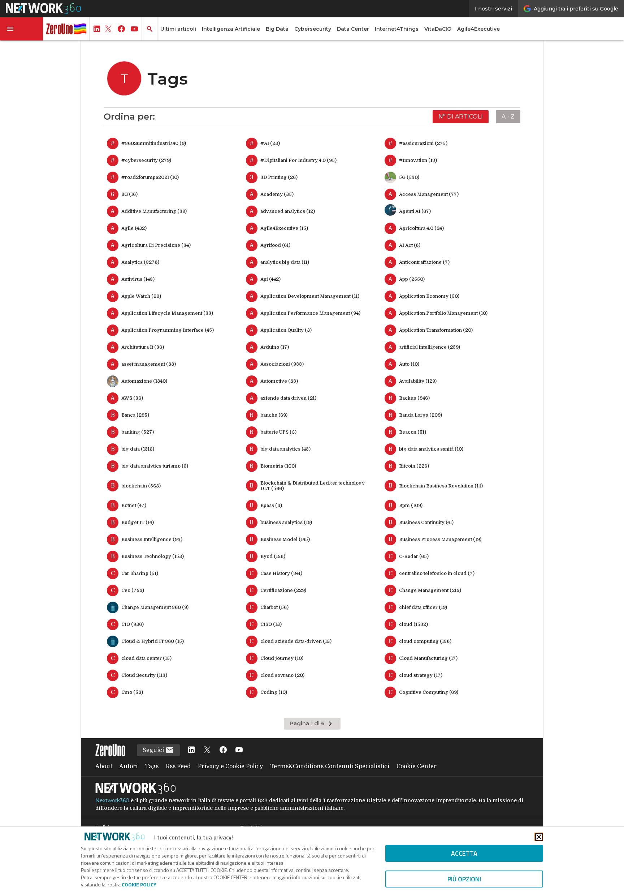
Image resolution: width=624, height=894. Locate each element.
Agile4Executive (478, 29)
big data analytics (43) (285, 449)
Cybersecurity (312, 29)
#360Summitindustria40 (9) (153, 143)
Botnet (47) (133, 505)
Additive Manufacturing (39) (154, 211)
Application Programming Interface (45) (167, 330)
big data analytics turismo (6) (154, 466)
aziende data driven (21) (288, 398)
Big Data (277, 29)
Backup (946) (414, 398)
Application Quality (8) (286, 330)
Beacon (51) (412, 432)
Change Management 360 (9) (154, 607)
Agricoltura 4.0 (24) (421, 228)
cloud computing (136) (425, 641)
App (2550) (412, 279)
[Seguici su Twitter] (207, 750)
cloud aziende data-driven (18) (296, 641)
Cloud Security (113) (144, 675)
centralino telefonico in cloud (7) (436, 573)
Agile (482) (134, 228)
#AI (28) (270, 143)
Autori (128, 766)
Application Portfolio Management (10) (443, 313)
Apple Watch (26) (141, 296)
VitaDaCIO (437, 29)
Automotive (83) (279, 381)
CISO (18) (271, 624)
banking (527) (137, 432)
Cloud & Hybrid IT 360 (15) (152, 641)
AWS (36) (132, 398)
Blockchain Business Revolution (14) (441, 486)
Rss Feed (178, 766)
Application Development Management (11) (309, 296)
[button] (21, 28)
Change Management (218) (430, 590)
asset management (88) (148, 364)
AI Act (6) (409, 245)
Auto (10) (409, 364)
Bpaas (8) (271, 505)
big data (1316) (137, 449)
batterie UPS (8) (278, 432)
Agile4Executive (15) (284, 228)
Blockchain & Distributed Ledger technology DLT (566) (312, 485)
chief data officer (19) (423, 607)
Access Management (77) (429, 194)
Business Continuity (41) (426, 522)
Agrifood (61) (275, 245)
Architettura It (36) (142, 347)
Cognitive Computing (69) (428, 692)
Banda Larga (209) (420, 415)
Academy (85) (277, 194)
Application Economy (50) (429, 296)
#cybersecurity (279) (146, 160)
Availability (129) (418, 381)
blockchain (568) (141, 486)
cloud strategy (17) (420, 675)
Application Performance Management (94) (310, 313)
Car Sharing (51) (139, 573)
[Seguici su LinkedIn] (191, 750)
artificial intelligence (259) (429, 347)
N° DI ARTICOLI (460, 116)
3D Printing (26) (279, 177)
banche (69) (273, 415)
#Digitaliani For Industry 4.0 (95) (298, 160)
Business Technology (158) (152, 556)
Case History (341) (281, 573)
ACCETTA (464, 853)
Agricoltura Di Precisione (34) (156, 245)
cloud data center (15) (146, 658)
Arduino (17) (274, 347)
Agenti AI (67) (415, 211)
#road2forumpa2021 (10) (150, 177)
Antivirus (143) (138, 279)
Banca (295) (135, 415)
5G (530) (409, 177)
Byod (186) (272, 556)
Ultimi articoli (178, 29)
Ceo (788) (132, 590)
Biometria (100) (278, 466)
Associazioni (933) (282, 364)
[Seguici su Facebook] (223, 750)
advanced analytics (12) (287, 211)
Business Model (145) (285, 539)
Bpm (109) (410, 505)
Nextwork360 (112, 800)
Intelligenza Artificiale (231, 29)
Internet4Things (397, 29)
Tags (152, 766)
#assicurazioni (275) (423, 143)
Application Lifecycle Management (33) (167, 313)
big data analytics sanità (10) (431, 449)
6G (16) (129, 194)
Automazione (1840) (144, 381)
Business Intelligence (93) (151, 539)
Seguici (154, 750)
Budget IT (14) (137, 522)
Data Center (353, 29)
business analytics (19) (286, 522)
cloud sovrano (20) (282, 675)
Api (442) (270, 279)
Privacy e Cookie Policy (230, 766)
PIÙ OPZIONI (464, 879)
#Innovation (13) (418, 160)
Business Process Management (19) (440, 539)
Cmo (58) (132, 692)
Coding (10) (273, 692)
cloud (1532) (413, 624)
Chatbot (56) (274, 607)
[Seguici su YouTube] (239, 750)
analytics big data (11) (284, 262)
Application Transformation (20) (436, 330)
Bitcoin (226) (414, 466)
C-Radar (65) (414, 556)
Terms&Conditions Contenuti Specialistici (329, 766)
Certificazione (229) (283, 590)
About (103, 766)
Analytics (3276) (140, 262)
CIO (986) (132, 624)
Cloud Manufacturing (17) (428, 658)
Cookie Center (416, 766)
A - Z (508, 116)
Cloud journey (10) (281, 658)
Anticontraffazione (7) (424, 262)
